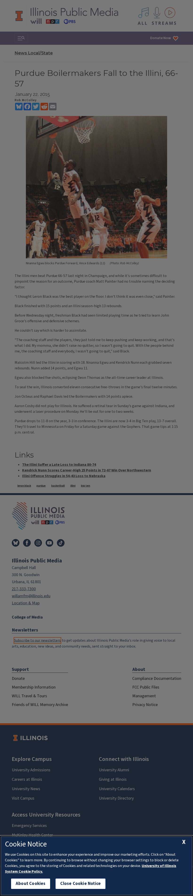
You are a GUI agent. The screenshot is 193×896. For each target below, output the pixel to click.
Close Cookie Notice (80, 883)
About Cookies (30, 883)
